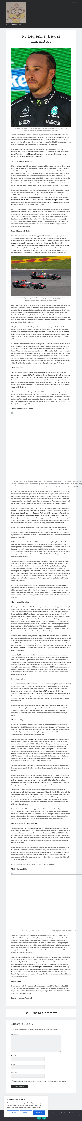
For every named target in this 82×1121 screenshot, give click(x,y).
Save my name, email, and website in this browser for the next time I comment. (40, 1081)
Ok (39, 1118)
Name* (13, 1056)
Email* (13, 1064)
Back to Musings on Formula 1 (21, 998)
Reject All (26, 1112)
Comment (14, 1034)
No (44, 1118)
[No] (79, 1116)
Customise (13, 1112)
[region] (26, 1106)
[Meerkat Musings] (16, 22)
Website (14, 1073)
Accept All (39, 1112)
